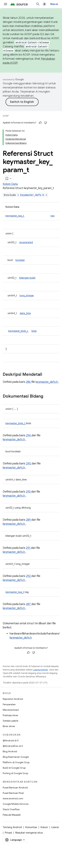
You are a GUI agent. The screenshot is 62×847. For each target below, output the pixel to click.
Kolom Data (10, 184)
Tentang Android (12, 827)
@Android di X (11, 740)
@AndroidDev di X (13, 745)
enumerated (26, 242)
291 (28, 548)
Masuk (54, 4)
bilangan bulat (27, 277)
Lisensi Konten (40, 669)
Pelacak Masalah (12, 814)
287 (28, 604)
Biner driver (9, 726)
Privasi (8, 832)
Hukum (44, 827)
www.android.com (13, 798)
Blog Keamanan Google (16, 756)
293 (28, 491)
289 (28, 519)
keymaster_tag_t (15, 215)
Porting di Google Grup (15, 773)
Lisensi (55, 827)
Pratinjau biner (10, 715)
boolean (20, 260)
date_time (25, 313)
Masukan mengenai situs (29, 832)
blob (34, 330)
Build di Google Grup (14, 767)
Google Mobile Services (15, 803)
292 (28, 576)
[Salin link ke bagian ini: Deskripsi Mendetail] (46, 375)
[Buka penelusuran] (38, 4)
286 (28, 382)
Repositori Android (13, 698)
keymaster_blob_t (18, 330)
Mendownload (11, 709)
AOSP (6, 115)
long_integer (27, 295)
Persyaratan (9, 704)
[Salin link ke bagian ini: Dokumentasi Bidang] (47, 397)
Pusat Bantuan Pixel (13, 793)
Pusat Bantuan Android (15, 787)
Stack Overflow (11, 809)
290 (29, 463)
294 (29, 435)
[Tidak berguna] (45, 122)
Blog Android (10, 751)
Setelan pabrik (10, 720)
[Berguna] (40, 122)
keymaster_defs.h (33, 194)
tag (52, 215)
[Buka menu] (5, 4)
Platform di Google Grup (16, 762)
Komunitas (31, 827)
